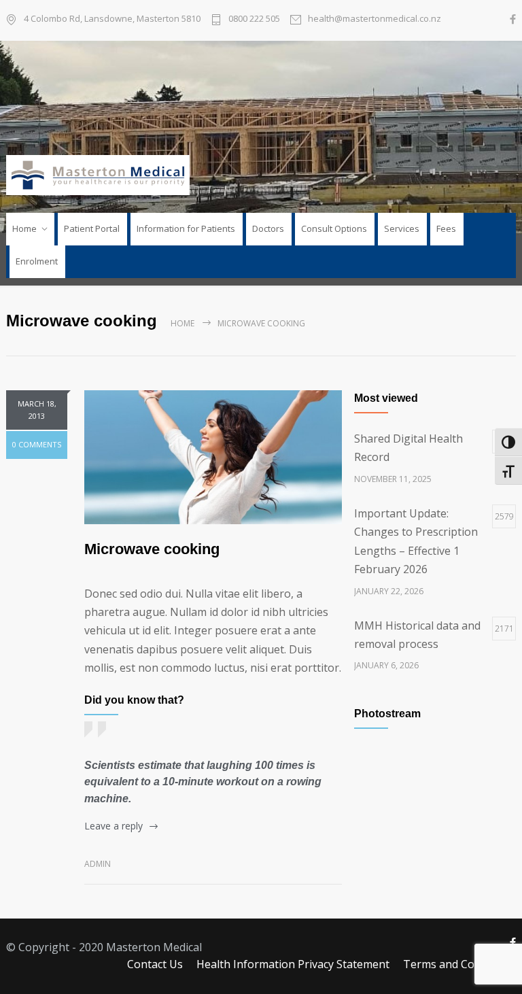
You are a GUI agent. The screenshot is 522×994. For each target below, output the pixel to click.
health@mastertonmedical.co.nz (374, 18)
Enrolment (37, 261)
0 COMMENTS (36, 444)
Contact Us (155, 964)
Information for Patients (186, 228)
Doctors (268, 228)
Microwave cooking (152, 549)
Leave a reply (113, 825)
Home (24, 228)
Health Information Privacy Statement (292, 964)
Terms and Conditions (459, 964)
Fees (446, 228)
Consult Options (334, 228)
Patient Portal (92, 228)
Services (401, 228)
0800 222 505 (254, 18)
